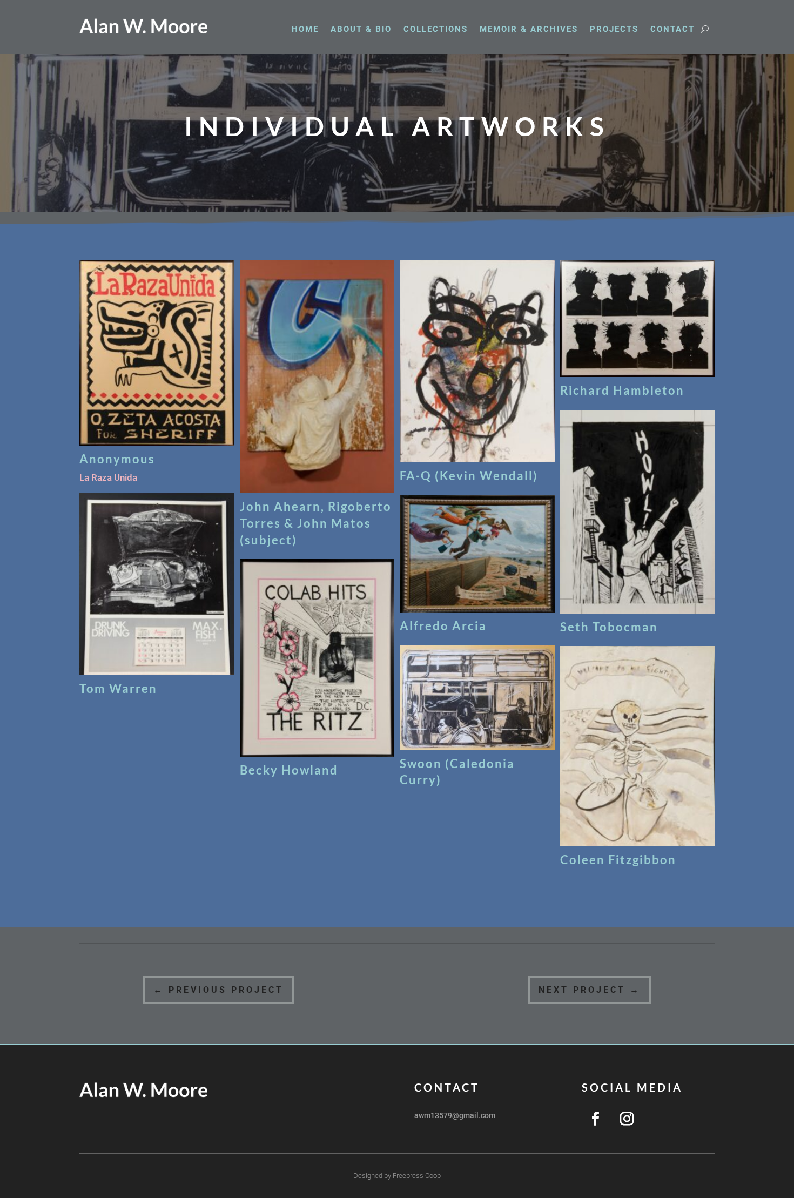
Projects (614, 29)
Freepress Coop (417, 1176)
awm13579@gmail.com (454, 1115)
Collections (435, 29)
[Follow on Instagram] (626, 1119)
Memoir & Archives (529, 29)
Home (305, 29)
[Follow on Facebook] (595, 1119)
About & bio (361, 29)
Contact (672, 29)
